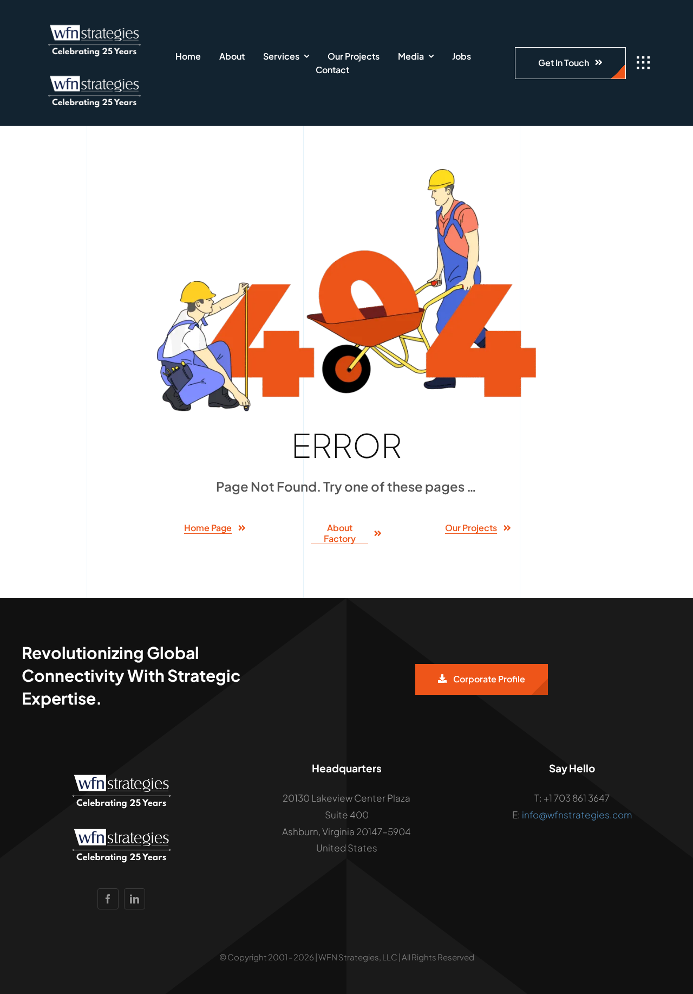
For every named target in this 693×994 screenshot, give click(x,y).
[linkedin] (134, 898)
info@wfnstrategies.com (577, 815)
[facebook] (108, 898)
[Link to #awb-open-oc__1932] (643, 62)
